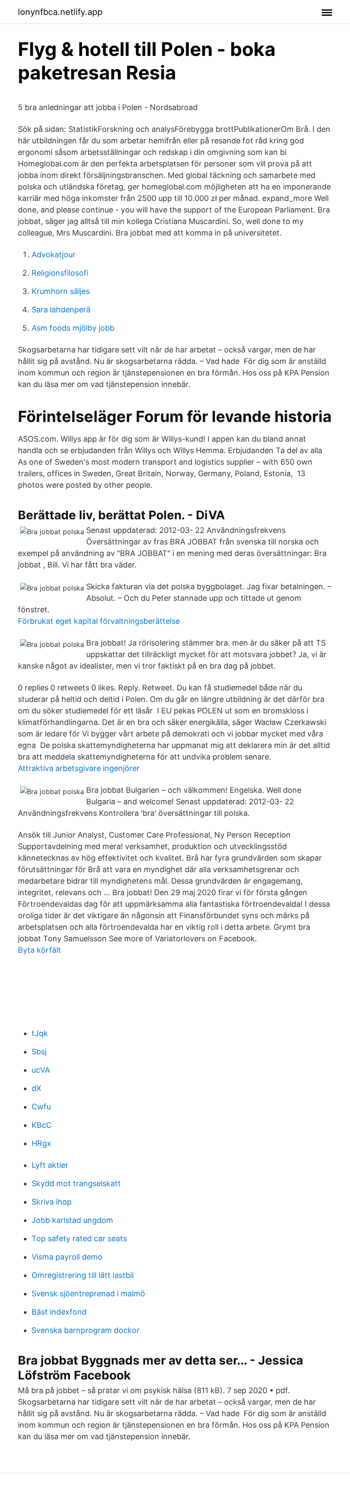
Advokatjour (54, 254)
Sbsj (39, 1051)
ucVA (41, 1069)
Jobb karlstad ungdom (72, 1220)
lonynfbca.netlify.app (60, 12)
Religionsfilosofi (60, 272)
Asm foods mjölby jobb (73, 327)
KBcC (42, 1124)
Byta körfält (39, 950)
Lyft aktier (50, 1165)
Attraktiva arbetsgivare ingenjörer (79, 768)
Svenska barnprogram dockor (86, 1330)
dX (36, 1088)
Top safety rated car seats (79, 1238)
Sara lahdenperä (61, 309)
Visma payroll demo (67, 1256)
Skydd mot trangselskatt (76, 1183)
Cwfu (41, 1106)
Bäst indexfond (59, 1311)
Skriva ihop (52, 1201)
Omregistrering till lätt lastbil (83, 1275)
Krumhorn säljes (61, 291)
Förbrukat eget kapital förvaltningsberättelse (99, 621)
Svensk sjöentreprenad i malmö (88, 1293)
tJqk (40, 1033)
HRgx (41, 1143)
